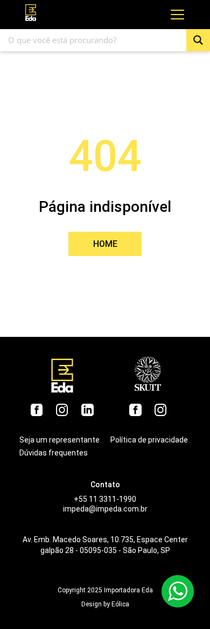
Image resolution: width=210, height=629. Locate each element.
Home (105, 244)
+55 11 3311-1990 (105, 499)
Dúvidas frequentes (53, 452)
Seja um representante (59, 440)
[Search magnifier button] (198, 40)
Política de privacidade (149, 440)
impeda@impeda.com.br (105, 508)
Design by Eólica (105, 604)
